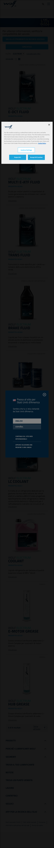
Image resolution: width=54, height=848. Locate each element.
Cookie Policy (42, 143)
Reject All (17, 157)
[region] (27, 143)
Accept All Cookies (36, 157)
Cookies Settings (26, 150)
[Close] (49, 125)
